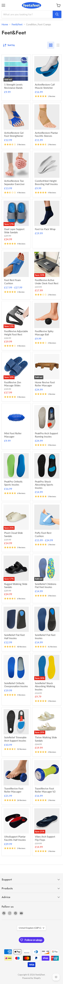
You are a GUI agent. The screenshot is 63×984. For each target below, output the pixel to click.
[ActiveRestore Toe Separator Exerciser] (16, 165)
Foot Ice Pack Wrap (45, 229)
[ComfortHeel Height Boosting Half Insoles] (47, 165)
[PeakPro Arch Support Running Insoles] (47, 417)
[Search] (57, 14)
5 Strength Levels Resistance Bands (13, 86)
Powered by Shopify (31, 978)
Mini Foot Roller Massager (12, 435)
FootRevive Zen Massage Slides (12, 384)
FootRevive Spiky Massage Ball (44, 333)
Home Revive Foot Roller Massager (45, 384)
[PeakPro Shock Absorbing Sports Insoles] (47, 465)
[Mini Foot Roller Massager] (16, 417)
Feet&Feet (17, 24)
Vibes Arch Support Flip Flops (45, 838)
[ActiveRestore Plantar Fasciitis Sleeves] (47, 117)
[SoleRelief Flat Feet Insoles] (47, 619)
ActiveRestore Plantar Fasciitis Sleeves (46, 134)
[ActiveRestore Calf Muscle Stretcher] (47, 68)
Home (5, 24)
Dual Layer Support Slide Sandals (14, 231)
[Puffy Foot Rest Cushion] (47, 517)
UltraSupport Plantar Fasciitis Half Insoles (15, 838)
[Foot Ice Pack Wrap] (47, 213)
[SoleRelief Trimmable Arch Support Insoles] (16, 721)
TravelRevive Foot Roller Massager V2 (45, 790)
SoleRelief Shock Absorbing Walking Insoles (45, 686)
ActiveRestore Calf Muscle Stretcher (45, 86)
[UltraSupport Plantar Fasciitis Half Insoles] (16, 821)
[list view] (57, 45)
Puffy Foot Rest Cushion (43, 534)
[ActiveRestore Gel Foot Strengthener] (16, 117)
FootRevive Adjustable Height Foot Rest (16, 333)
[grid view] (50, 45)
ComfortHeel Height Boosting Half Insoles (46, 182)
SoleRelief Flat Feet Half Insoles (14, 636)
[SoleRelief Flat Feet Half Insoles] (16, 619)
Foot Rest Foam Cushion (12, 282)
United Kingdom (30, 928)
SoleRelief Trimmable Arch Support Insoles (15, 739)
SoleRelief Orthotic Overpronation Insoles (16, 685)
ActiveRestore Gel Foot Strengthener (14, 134)
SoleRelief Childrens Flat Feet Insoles (45, 585)
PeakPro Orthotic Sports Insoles (13, 483)
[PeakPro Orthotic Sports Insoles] (16, 465)
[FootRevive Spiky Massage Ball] (47, 315)
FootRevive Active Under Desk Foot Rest (46, 282)
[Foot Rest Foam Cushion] (16, 264)
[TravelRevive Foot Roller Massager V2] (47, 772)
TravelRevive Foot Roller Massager (13, 790)
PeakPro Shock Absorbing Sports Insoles (44, 484)
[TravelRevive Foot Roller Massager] (16, 772)
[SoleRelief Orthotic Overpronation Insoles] (16, 667)
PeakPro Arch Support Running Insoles (46, 435)
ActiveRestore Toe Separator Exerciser (14, 182)
